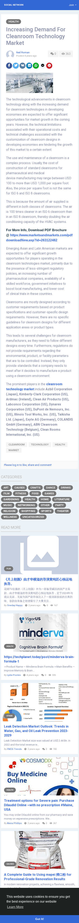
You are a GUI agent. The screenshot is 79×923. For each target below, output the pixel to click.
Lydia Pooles (14, 675)
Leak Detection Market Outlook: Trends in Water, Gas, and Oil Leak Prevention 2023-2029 (36, 731)
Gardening (11, 499)
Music (7, 505)
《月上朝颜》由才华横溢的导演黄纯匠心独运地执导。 (38, 581)
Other (45, 505)
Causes (19, 487)
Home (45, 499)
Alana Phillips (14, 823)
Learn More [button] (15, 907)
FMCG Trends (14, 749)
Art (6, 487)
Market (14, 450)
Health (14, 21)
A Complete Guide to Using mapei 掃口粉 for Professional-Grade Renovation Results (38, 877)
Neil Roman (23, 52)
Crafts (35, 487)
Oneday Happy (14, 605)
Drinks (65, 487)
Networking (26, 505)
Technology (40, 444)
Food (35, 493)
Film (6, 493)
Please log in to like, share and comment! (28, 464)
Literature (61, 499)
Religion (9, 511)
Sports (46, 511)
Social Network (13, 5)
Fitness (20, 493)
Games (49, 493)
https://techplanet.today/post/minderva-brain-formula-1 (39, 659)
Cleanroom (17, 444)
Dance (50, 487)
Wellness (10, 516)
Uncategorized (33, 516)
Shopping (28, 511)
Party (59, 505)
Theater (62, 511)
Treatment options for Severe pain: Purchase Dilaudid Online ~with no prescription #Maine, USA (39, 805)
